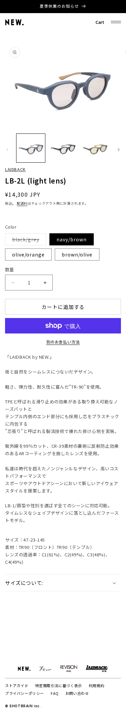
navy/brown (71, 239)
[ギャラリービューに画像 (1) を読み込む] (30, 148)
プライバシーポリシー (24, 693)
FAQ (55, 693)
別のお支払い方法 (63, 342)
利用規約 (96, 685)
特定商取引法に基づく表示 (58, 685)
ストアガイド (17, 685)
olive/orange (28, 254)
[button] (63, 583)
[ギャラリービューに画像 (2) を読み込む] (62, 148)
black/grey (28, 240)
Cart (99, 22)
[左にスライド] (7, 149)
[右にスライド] (118, 149)
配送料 (22, 203)
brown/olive (77, 254)
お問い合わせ (77, 693)
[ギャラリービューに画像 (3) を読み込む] (95, 148)
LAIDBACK (15, 169)
